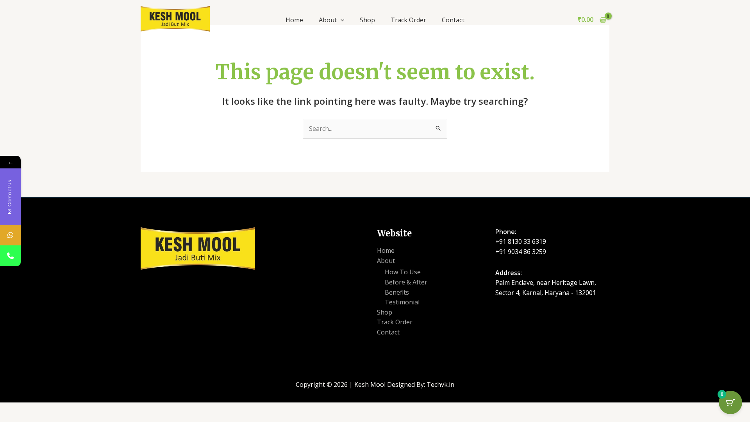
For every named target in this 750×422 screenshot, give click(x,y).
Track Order (408, 20)
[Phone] (10, 255)
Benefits (397, 292)
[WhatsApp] (10, 235)
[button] (341, 20)
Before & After (406, 282)
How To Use (403, 272)
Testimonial (402, 302)
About (328, 20)
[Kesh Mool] (175, 18)
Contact (453, 20)
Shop (367, 20)
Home (294, 20)
